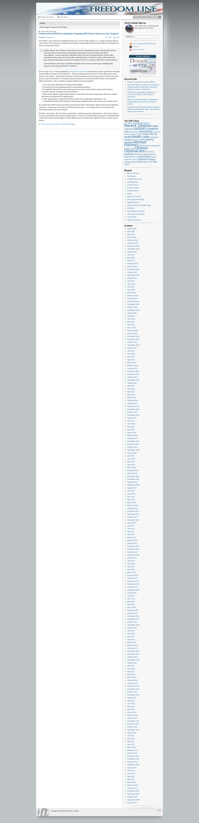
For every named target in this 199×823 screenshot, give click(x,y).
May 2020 (131, 427)
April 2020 (131, 430)
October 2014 (132, 622)
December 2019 (133, 441)
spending (145, 156)
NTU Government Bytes (136, 199)
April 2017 (131, 534)
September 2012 (133, 695)
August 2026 (132, 229)
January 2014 (132, 648)
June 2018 (131, 494)
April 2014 (131, 640)
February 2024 (132, 296)
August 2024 (132, 278)
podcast (129, 154)
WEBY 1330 (147, 162)
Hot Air (129, 194)
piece (97, 41)
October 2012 (132, 692)
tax (137, 159)
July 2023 (130, 316)
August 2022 (132, 348)
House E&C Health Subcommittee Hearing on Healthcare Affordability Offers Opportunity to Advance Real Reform (144, 109)
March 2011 (131, 747)
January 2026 (132, 243)
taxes (141, 159)
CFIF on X (135, 46)
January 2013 (132, 683)
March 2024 (131, 293)
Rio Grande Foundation (136, 211)
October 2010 (132, 762)
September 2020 (133, 415)
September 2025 (133, 249)
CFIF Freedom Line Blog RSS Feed (144, 43)
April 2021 (131, 395)
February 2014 (132, 645)
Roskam (57, 124)
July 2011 (130, 736)
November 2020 (133, 409)
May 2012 (131, 707)
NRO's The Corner (134, 196)
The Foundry (132, 217)
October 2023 (132, 307)
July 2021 (130, 386)
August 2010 (132, 768)
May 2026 (131, 231)
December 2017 (133, 511)
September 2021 (133, 380)
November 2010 (133, 759)
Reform (153, 154)
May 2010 (131, 777)
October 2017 (132, 517)
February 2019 (132, 470)
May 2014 (131, 637)
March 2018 (131, 503)
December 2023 (133, 301)
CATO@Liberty (132, 182)
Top (159, 810)
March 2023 (131, 328)
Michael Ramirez (135, 143)
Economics (134, 132)
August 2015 (132, 593)
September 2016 (133, 555)
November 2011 (133, 724)
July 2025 (130, 255)
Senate (136, 157)
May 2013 (131, 671)
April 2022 (131, 360)
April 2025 (131, 261)
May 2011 (130, 741)
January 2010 (132, 788)
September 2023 (133, 310)
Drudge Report (132, 191)
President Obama (141, 154)
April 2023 (131, 325)
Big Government (133, 173)
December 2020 (133, 406)
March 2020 (131, 433)
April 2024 (131, 290)
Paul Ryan (149, 152)
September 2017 (133, 520)
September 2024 (133, 275)
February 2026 (132, 240)
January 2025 (132, 266)
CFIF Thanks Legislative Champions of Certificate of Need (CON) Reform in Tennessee (141, 94)
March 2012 (131, 712)
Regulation (128, 157)
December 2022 (133, 336)
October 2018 (132, 482)
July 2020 (130, 421)
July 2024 (130, 281)
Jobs (142, 139)
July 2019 (130, 456)
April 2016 (131, 570)
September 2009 (133, 800)
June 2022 (131, 354)
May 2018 (131, 497)
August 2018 (132, 488)
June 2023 (131, 319)
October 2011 (132, 727)
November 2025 (133, 246)
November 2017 (133, 514)
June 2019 (131, 459)
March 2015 (131, 607)
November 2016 (133, 549)
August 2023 (132, 313)
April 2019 (131, 465)
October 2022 (132, 342)
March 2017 (131, 537)
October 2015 (132, 587)
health (128, 136)
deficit (127, 132)
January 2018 (132, 508)
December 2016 (133, 546)
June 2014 (131, 634)
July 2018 (130, 491)
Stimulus (153, 157)
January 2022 (132, 368)
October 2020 (132, 412)
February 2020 (132, 435)
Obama (141, 148)
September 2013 (133, 660)
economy (145, 131)
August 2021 (132, 383)
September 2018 (133, 485)
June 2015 (131, 599)
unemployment (130, 162)
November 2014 (133, 619)
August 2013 (132, 663)
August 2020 (132, 418)
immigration (154, 137)
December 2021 (133, 371)
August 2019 (132, 453)
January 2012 (132, 718)
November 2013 (133, 654)
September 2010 (133, 765)
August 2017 (132, 523)
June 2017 (131, 529)
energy (154, 132)
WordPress (43, 812)
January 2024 (132, 298)
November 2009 (133, 794)
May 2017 (131, 532)
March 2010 (131, 782)
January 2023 (132, 333)
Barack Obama (137, 125)
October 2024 (132, 272)
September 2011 (133, 730)
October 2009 (132, 797)
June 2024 (131, 284)
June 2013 (131, 669)
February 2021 (132, 400)
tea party (150, 159)
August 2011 (131, 733)
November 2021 (133, 374)
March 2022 (131, 363)
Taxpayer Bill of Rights (68, 124)
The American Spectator (136, 214)
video (140, 162)
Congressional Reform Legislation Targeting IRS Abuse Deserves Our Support (78, 33)
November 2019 (133, 444)
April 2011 (131, 744)
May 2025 (131, 258)
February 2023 (132, 331)
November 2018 (133, 479)
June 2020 (131, 424)
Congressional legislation (78, 72)
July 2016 (130, 561)
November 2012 (133, 689)
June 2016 (131, 564)
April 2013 (131, 674)
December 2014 (133, 616)
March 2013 (131, 677)
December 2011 (133, 721)
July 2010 (130, 771)
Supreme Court (130, 160)
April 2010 (131, 779)
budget (154, 126)
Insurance (129, 139)
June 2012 (131, 704)
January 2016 (132, 578)
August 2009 (132, 803)
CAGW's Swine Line (134, 179)
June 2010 (131, 774)
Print (117, 37)
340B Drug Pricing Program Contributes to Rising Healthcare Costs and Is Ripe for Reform (142, 102)
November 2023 (133, 304)
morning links (155, 146)
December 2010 (133, 756)
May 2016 (131, 567)
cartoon (139, 128)
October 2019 (132, 447)
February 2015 (132, 610)
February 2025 (132, 263)
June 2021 (131, 389)
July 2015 (130, 596)
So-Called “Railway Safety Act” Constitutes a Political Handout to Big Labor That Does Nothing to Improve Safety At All (143, 87)
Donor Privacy (45, 124)
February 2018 (132, 505)
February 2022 (132, 366)
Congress (152, 128)
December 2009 (133, 791)
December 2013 (133, 651)
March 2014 (131, 642)
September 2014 (133, 625)
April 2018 (131, 500)
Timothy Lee (50, 37)
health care (140, 137)
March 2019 (131, 467)
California (128, 129)
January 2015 (132, 613)
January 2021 (132, 403)
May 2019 (131, 462)
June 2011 (131, 739)
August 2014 (132, 628)
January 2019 (132, 473)
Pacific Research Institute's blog (139, 205)
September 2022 (133, 345)
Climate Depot (132, 185)
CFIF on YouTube (138, 49)
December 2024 (133, 269)
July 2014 (130, 631)
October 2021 (132, 377)
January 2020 (132, 438)
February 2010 (132, 785)
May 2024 (131, 287)
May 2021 (131, 392)
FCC (139, 134)
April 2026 (131, 234)
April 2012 (131, 709)
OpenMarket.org (133, 202)
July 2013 (130, 666)
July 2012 (130, 701)
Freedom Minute (149, 134)
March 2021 (131, 398)
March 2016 (131, 572)
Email (109, 37)
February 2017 (132, 540)
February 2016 (132, 575)
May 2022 (131, 357)
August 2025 (132, 252)
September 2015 (133, 590)
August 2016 (132, 558)
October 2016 (132, 552)
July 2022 (130, 351)
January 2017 (132, 543)
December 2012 (133, 686)
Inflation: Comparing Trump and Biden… (142, 82)
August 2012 (132, 698)
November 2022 (133, 339)
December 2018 (133, 476)
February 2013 (132, 680)
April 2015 (131, 604)
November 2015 (133, 584)
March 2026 (131, 237)
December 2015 (133, 581)
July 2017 (130, 526)
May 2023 (131, 322)
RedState (130, 208)
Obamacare (134, 151)
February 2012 (132, 715)
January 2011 (132, 753)
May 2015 (131, 602)
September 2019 (133, 450)
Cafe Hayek (131, 176)
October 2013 (132, 657)
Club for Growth (133, 188)
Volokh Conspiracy (134, 220)
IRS (52, 124)
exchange (133, 134)
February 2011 (132, 750)
